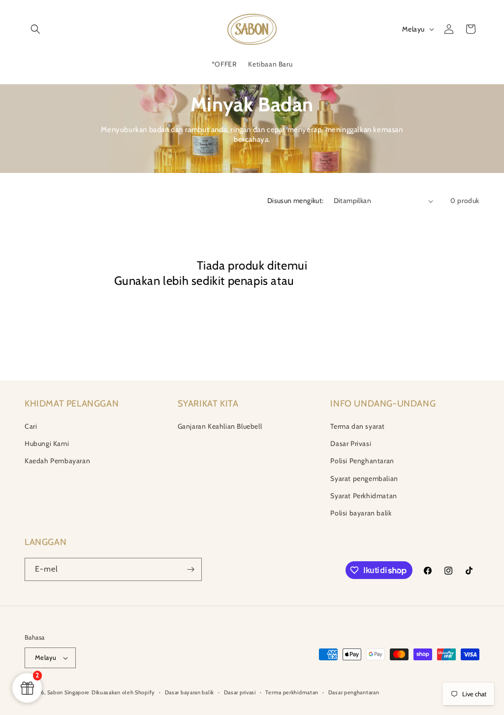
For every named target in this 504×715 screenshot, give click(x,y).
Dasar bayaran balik (189, 692)
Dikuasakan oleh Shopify (123, 692)
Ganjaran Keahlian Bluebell (220, 426)
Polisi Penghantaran (362, 460)
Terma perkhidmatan (291, 692)
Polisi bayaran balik (360, 513)
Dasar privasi (240, 692)
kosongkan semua (343, 280)
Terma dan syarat (357, 426)
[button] (35, 29)
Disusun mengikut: (295, 200)
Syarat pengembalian (364, 478)
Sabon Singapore (68, 692)
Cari (31, 426)
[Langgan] (190, 569)
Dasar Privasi (350, 443)
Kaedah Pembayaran (57, 460)
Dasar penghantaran (353, 692)
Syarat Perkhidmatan (363, 495)
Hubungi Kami (47, 443)
